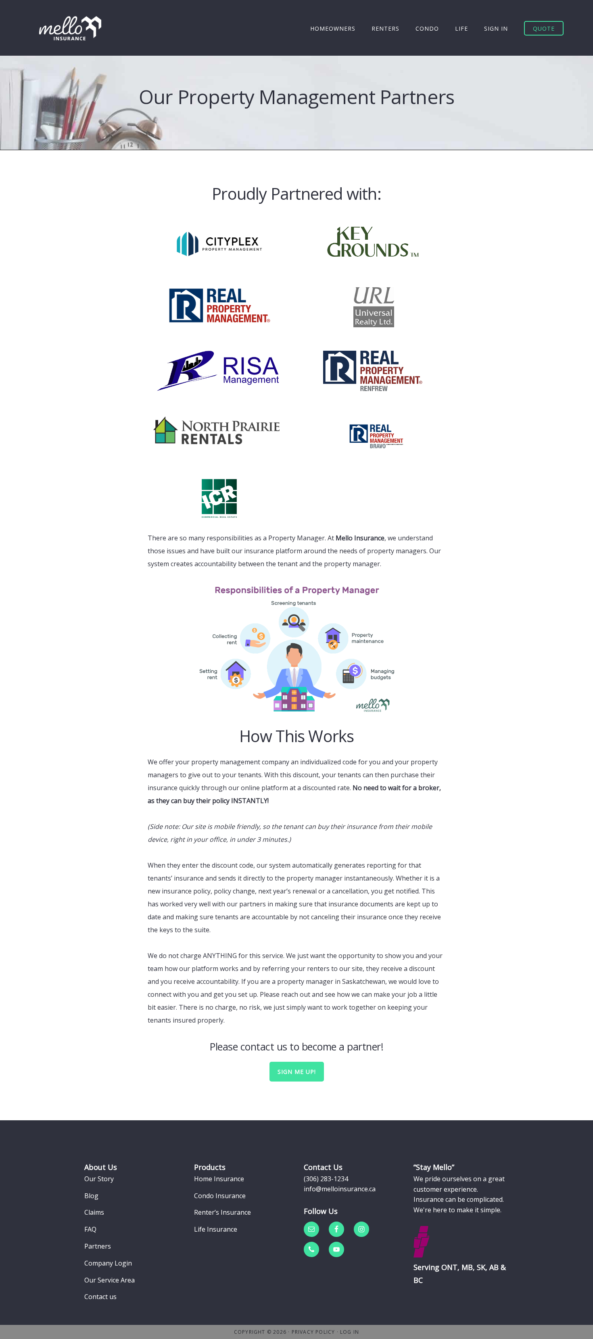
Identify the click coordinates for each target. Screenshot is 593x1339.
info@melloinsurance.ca (340, 1188)
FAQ (90, 1229)
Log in (349, 1332)
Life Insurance (215, 1229)
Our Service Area (109, 1280)
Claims (94, 1212)
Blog (91, 1195)
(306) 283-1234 (326, 1178)
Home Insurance (219, 1178)
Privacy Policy (313, 1332)
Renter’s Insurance (222, 1212)
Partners (97, 1246)
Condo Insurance (220, 1195)
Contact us (100, 1296)
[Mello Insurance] (70, 28)
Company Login (108, 1263)
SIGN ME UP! (297, 1071)
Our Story (99, 1178)
